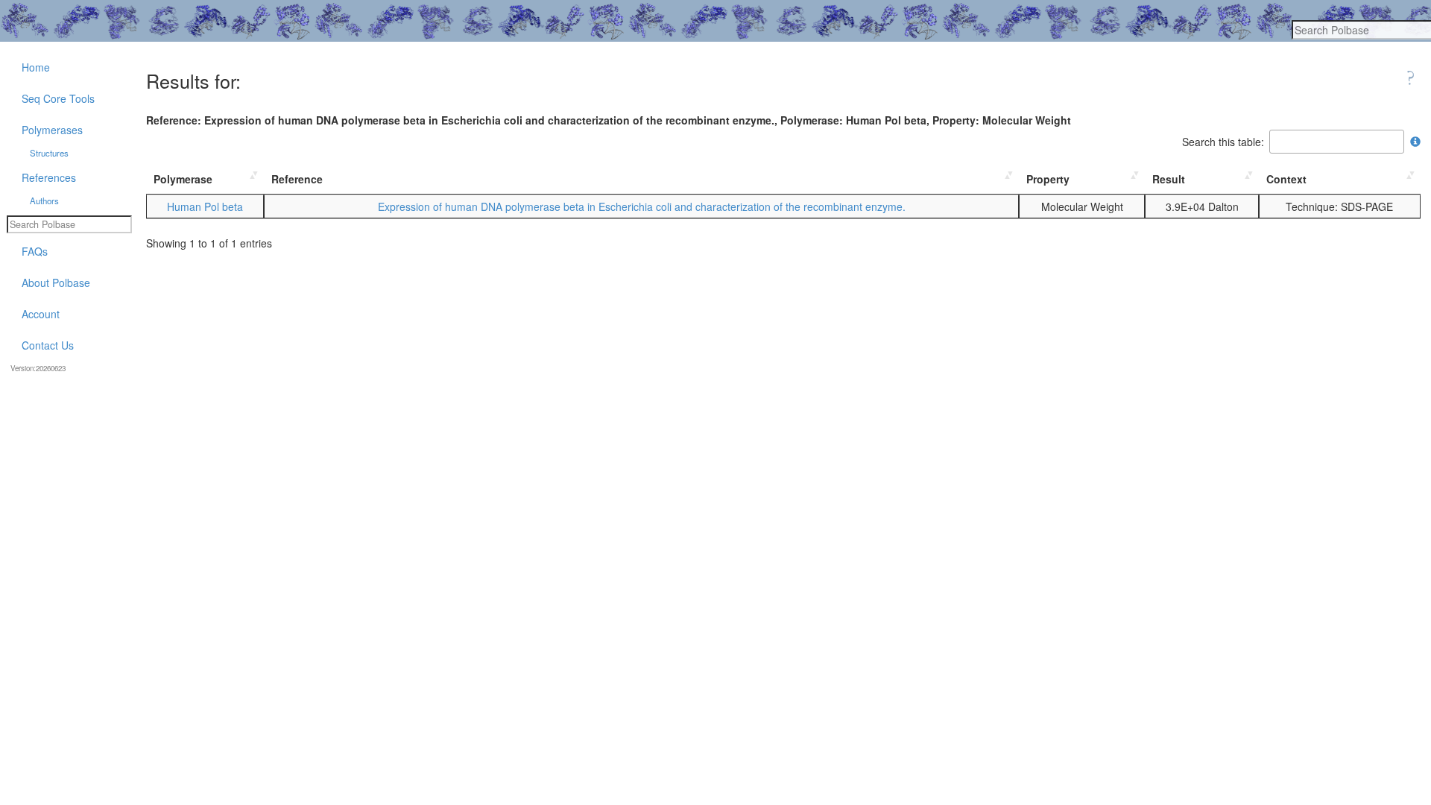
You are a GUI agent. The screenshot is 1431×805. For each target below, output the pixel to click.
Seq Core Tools (58, 98)
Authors (44, 200)
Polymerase (183, 178)
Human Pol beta (205, 206)
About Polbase (56, 282)
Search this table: (1223, 141)
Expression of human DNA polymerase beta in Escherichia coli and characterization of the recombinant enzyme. (642, 206)
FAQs (35, 251)
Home (36, 67)
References (49, 177)
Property (1048, 178)
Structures (49, 153)
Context (1286, 178)
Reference (297, 178)
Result (1168, 178)
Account (41, 313)
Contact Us (48, 345)
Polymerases (52, 129)
